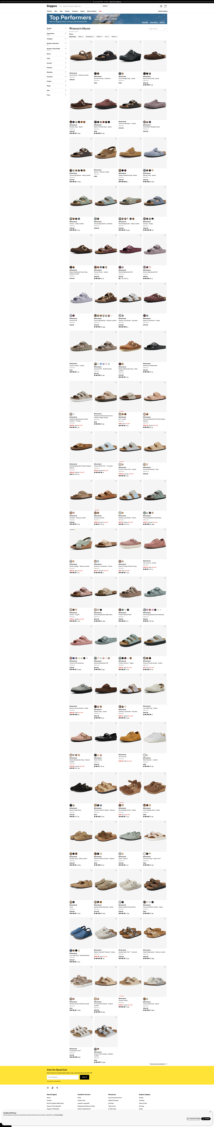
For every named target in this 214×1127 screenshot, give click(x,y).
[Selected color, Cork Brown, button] (120, 170)
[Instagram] (48, 1088)
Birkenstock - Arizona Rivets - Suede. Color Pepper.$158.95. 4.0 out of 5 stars (106, 256)
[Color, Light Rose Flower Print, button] (73, 414)
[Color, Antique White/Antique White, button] (147, 999)
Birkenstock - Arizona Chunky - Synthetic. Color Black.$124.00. (106, 63)
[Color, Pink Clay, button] (150, 170)
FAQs (79, 1097)
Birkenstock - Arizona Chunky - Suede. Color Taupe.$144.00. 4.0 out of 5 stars (81, 354)
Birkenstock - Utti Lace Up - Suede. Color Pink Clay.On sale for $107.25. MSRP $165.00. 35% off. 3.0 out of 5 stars (155, 551)
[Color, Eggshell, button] (125, 609)
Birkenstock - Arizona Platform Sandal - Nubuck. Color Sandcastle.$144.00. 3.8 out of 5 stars (106, 795)
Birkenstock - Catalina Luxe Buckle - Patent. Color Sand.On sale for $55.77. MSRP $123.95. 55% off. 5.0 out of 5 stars (106, 551)
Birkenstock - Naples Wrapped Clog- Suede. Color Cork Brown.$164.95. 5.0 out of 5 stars (130, 160)
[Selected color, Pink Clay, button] (120, 561)
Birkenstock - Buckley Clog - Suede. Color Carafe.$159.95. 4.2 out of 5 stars (81, 111)
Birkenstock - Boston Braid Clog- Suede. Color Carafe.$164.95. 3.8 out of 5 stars (155, 63)
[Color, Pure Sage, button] (73, 170)
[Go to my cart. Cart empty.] (165, 6)
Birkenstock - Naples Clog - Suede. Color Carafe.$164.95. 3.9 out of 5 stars (106, 696)
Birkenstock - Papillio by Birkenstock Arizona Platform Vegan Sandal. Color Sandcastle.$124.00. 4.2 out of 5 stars (106, 404)
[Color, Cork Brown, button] (122, 414)
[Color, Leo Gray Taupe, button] (98, 513)
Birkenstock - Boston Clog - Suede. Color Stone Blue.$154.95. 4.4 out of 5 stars (155, 160)
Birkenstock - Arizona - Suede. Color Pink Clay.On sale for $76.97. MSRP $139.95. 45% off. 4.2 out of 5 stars (81, 599)
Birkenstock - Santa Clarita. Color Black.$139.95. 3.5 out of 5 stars (106, 745)
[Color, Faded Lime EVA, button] (79, 658)
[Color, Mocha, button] (98, 73)
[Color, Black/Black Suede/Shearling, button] (98, 902)
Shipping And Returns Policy (86, 1106)
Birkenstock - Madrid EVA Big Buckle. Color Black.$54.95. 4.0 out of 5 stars (155, 354)
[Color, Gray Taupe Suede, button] (84, 122)
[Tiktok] (52, 1088)
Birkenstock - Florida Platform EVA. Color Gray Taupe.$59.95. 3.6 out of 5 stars (130, 599)
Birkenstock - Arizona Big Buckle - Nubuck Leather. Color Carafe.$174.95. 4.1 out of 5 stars (106, 305)
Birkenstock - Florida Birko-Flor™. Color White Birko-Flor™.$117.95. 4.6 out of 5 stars (81, 1039)
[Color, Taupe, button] (150, 73)
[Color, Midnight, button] (122, 170)
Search (105, 6)
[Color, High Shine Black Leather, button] (150, 513)
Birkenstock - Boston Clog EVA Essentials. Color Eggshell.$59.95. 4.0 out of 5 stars (130, 891)
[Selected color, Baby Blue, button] (120, 513)
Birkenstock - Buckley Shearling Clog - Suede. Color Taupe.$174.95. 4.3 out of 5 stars (106, 891)
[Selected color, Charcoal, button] (120, 73)
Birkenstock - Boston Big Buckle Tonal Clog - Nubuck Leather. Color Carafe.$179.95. (81, 256)
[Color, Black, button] (147, 73)
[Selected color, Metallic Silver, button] (120, 315)
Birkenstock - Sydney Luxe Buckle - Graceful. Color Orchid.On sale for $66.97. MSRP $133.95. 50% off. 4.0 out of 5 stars (130, 696)
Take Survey (112, 1106)
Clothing (141, 1100)
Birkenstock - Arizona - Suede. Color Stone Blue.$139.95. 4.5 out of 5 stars (155, 208)
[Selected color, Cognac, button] (120, 364)
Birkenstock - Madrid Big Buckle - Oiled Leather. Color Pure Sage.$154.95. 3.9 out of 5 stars (130, 208)
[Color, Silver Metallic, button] (147, 755)
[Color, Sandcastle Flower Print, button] (122, 464)
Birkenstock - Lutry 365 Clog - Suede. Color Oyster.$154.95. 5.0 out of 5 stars (155, 696)
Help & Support (163, 11)
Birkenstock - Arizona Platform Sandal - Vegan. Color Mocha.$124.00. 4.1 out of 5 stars (155, 891)
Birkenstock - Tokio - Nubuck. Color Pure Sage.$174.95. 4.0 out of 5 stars (130, 843)
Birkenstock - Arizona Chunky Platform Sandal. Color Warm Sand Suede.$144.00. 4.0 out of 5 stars (81, 989)
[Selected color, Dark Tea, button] (120, 805)
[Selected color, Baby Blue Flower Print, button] (120, 464)
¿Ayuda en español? (84, 1103)
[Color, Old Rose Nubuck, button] (109, 315)
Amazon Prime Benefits (54, 1106)
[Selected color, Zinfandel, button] (120, 267)
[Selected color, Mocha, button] (144, 902)
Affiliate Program (113, 1100)
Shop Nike (145, 22)
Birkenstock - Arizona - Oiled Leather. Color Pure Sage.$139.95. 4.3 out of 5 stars (81, 208)
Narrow (114, 36)
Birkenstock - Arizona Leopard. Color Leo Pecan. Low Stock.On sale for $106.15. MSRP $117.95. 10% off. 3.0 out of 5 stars (106, 502)
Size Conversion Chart (115, 1097)
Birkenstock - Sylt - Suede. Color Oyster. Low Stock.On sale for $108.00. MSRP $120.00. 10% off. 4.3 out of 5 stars (130, 404)
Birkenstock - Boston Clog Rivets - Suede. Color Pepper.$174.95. (155, 305)
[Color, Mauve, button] (147, 609)
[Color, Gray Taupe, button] (122, 73)
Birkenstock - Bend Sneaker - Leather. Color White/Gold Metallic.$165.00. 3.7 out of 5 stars (155, 745)
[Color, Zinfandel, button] (103, 122)
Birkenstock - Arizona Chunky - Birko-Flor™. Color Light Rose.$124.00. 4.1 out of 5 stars (155, 843)
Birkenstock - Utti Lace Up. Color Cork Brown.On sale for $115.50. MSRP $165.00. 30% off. (130, 745)
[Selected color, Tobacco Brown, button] (71, 853)
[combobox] (80, 6)
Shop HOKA (154, 22)
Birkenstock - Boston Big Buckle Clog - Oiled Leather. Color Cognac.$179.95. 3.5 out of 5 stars (130, 354)
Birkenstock (89, 36)
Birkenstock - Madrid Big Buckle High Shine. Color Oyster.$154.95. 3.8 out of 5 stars (106, 599)
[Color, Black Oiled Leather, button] (81, 170)
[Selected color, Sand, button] (95, 561)
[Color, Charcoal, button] (150, 122)
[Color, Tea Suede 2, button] (81, 122)
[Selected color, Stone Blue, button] (144, 170)
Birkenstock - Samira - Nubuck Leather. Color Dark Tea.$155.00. (106, 160)
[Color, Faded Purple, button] (122, 267)
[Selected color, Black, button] (95, 73)
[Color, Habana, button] (125, 218)
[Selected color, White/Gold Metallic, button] (144, 755)
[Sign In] (161, 6)
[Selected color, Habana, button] (71, 170)
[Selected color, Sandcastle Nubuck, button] (95, 999)
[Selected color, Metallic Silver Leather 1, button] (95, 1049)
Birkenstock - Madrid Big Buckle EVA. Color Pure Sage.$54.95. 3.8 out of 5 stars (106, 648)
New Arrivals (143, 1103)
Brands (141, 1097)
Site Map (111, 1103)
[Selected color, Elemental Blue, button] (71, 950)
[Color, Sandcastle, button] (152, 170)
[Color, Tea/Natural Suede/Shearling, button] (100, 902)
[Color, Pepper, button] (125, 170)
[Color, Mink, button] (73, 267)
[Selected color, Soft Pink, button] (144, 414)
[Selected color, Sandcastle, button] (144, 464)
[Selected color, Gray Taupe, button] (95, 364)
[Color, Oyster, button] (152, 513)
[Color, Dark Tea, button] (106, 122)
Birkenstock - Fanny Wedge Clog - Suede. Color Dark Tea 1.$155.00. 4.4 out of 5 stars (155, 795)
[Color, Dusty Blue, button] (100, 364)
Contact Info (81, 1100)
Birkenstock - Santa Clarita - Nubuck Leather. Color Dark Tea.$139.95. (81, 63)
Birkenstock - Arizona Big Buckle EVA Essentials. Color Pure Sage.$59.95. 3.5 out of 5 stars (155, 599)
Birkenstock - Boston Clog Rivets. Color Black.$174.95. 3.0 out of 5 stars (81, 795)
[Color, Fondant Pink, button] (152, 609)
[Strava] (57, 1088)
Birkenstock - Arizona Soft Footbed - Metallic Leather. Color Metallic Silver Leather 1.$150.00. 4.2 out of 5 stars (106, 1039)
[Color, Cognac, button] (73, 218)
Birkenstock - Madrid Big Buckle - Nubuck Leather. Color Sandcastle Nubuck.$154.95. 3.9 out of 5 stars (155, 940)
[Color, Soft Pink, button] (73, 513)
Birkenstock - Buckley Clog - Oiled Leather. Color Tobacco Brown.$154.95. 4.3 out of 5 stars (81, 843)
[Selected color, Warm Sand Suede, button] (71, 999)
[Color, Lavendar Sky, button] (150, 218)
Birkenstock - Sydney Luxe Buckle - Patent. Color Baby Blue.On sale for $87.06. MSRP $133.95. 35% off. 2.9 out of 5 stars (130, 502)
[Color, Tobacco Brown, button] (76, 170)
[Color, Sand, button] (122, 513)
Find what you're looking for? (157, 1064)
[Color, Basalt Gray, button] (79, 170)
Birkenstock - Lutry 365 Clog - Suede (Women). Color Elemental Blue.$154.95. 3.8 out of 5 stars (81, 940)
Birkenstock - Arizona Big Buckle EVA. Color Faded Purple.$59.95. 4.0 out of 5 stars (155, 256)
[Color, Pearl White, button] (125, 706)
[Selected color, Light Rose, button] (144, 853)
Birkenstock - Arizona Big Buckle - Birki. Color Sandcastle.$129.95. (155, 454)
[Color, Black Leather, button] (130, 218)
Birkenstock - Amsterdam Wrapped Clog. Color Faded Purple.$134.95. (155, 111)
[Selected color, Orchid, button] (120, 706)
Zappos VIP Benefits (53, 1109)
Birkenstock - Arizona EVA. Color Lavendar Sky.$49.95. (81, 305)
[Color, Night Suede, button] (73, 122)
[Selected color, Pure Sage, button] (71, 218)
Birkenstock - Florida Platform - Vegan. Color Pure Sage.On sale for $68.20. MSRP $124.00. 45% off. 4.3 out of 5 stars (130, 648)
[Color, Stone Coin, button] (106, 315)
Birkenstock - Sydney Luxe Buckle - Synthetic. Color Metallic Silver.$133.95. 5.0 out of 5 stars (130, 305)
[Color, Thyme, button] (76, 218)
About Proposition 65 (84, 1109)
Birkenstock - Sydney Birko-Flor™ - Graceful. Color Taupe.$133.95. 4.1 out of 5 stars (130, 940)
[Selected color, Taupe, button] (95, 902)
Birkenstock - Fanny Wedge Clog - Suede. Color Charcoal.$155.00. (130, 63)
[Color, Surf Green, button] (109, 364)
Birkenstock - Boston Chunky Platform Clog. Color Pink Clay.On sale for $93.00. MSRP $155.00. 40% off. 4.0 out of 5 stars (130, 551)
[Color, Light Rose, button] (150, 267)
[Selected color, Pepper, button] (95, 122)
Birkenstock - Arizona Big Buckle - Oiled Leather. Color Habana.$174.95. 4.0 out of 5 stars (81, 160)
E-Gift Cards (112, 1109)
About (48, 1097)
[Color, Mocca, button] (130, 658)
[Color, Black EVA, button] (84, 658)
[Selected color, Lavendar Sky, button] (71, 315)
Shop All (162, 22)
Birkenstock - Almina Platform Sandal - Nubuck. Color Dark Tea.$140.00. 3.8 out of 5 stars (106, 843)
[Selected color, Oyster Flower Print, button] (71, 414)
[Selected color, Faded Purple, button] (144, 122)
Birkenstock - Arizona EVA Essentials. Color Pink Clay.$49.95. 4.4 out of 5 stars (81, 648)
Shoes (80, 36)
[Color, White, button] (98, 364)
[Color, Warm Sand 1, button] (150, 805)
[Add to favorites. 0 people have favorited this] (91, 42)
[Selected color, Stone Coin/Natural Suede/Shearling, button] (144, 999)
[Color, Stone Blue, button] (100, 267)
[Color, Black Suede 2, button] (79, 122)
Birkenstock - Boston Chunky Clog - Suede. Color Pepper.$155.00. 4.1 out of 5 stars (106, 111)
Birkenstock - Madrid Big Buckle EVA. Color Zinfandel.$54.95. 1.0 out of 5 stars (130, 256)
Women (99, 36)
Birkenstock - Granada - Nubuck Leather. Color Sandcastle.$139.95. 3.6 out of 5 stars (81, 502)
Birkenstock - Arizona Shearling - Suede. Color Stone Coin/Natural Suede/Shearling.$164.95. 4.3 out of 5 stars (155, 989)
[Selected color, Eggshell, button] (120, 902)
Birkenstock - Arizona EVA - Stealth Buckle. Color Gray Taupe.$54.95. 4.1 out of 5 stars (106, 354)
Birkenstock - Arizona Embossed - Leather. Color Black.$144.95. (130, 111)
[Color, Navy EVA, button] (73, 658)
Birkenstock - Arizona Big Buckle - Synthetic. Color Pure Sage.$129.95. (106, 208)
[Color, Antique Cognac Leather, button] (84, 170)
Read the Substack (115, 1)
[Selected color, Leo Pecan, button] (95, 513)
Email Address (52, 1077)
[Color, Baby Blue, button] (147, 513)
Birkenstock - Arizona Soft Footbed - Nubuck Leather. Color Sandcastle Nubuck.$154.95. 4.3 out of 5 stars (106, 989)
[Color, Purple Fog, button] (103, 364)
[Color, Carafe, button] (125, 414)
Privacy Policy (59, 1115)
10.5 (106, 36)
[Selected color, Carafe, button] (144, 73)
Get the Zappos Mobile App (55, 1103)
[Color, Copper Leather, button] (98, 1049)
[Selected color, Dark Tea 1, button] (144, 805)
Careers (49, 1100)
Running (141, 1106)
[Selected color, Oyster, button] (120, 414)
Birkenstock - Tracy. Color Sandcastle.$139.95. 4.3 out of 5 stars (81, 891)
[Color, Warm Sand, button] (122, 561)
